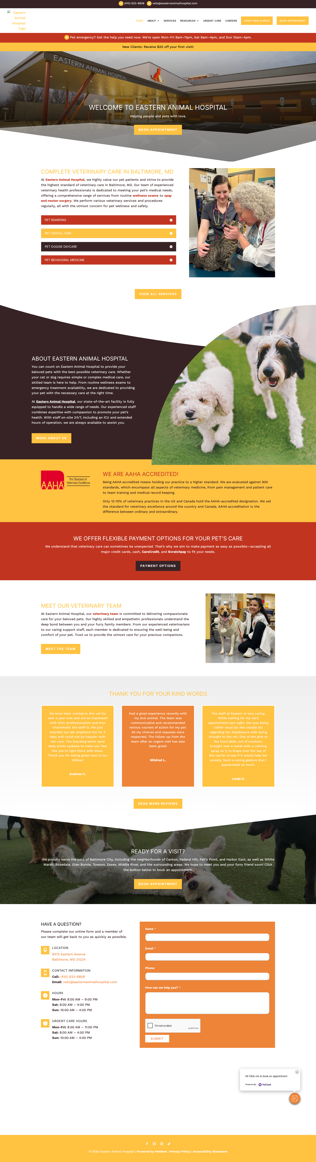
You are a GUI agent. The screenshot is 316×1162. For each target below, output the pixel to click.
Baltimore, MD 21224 (69, 959)
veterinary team (105, 614)
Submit (157, 1038)
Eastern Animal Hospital (65, 179)
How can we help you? (163, 987)
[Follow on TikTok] (169, 1144)
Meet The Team (61, 649)
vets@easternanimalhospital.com (90, 982)
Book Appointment (293, 20)
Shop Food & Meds (257, 20)
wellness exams (146, 195)
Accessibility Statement (210, 1151)
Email (150, 948)
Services (170, 20)
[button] (294, 1098)
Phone (149, 968)
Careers (231, 20)
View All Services (158, 294)
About (151, 20)
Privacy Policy (180, 1151)
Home (139, 20)
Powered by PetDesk (152, 1151)
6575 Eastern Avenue (68, 954)
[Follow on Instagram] (154, 1144)
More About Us (51, 438)
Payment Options (158, 566)
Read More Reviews (158, 803)
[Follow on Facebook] (147, 1144)
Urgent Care (212, 20)
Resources (187, 20)
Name (150, 929)
